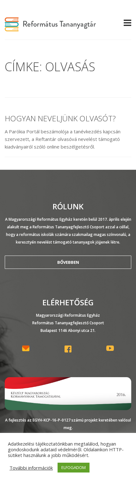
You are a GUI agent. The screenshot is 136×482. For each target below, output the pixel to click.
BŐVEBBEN (68, 262)
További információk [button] (31, 468)
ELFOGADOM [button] (73, 467)
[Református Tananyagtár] (50, 27)
